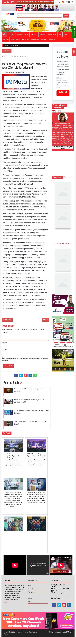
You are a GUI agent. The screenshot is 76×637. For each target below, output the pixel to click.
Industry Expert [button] (15, 39)
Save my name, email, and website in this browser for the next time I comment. (25, 359)
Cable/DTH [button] (34, 34)
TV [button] (9, 34)
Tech (59, 34)
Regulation (31, 589)
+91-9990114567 (63, 589)
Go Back (7, 51)
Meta (15, 123)
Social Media (52, 34)
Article (30, 599)
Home (6, 45)
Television (24, 57)
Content (19, 34)
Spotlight (6, 39)
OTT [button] (13, 34)
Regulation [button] (43, 34)
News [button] (65, 34)
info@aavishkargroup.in (58, 593)
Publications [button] (35, 39)
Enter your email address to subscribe (63, 72)
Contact (43, 39)
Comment (5, 332)
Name (4, 343)
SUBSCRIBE (63, 93)
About (29, 585)
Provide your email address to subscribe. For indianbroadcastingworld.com (63, 84)
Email (4, 350)
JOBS (74, 52)
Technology (31, 592)
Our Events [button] (25, 39)
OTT (29, 595)
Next (45, 319)
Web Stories (51, 39)
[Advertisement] (63, 235)
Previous (7, 319)
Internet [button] (26, 34)
